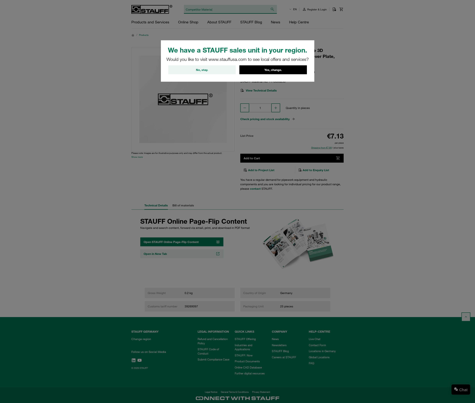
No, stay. (202, 70)
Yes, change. (273, 70)
